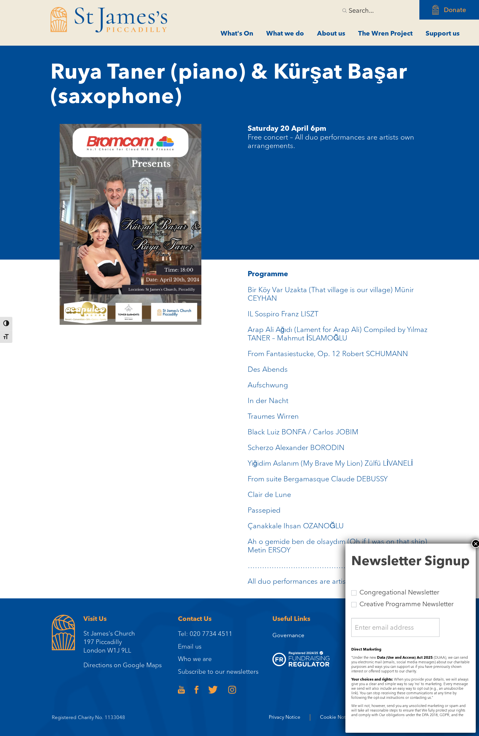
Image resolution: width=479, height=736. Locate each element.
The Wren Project (385, 33)
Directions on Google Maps (122, 665)
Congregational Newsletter (398, 592)
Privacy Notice (284, 717)
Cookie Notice (336, 717)
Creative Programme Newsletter (406, 604)
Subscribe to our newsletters (218, 671)
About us (331, 33)
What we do (285, 33)
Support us (442, 33)
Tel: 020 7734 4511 (205, 634)
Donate (455, 10)
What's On (237, 33)
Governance (288, 635)
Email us (189, 646)
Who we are (195, 659)
